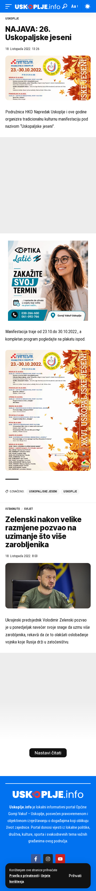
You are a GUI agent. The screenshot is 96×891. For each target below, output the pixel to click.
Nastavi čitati (48, 752)
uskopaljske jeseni (43, 491)
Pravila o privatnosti (24, 876)
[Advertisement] (48, 185)
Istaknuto (12, 509)
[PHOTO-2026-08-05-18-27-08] (48, 280)
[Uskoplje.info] (37, 6)
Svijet (28, 509)
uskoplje (70, 491)
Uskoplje (12, 18)
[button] (75, 875)
